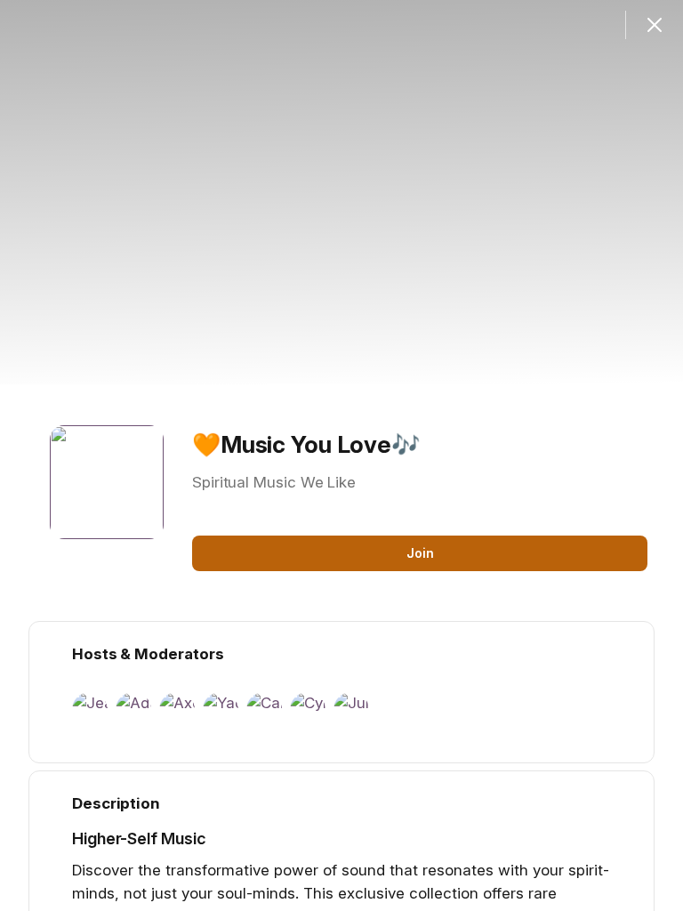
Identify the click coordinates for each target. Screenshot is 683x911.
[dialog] (341, 455)
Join (420, 552)
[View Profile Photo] (107, 482)
